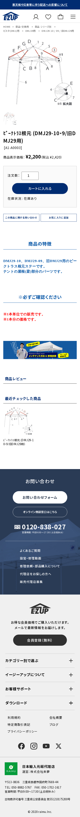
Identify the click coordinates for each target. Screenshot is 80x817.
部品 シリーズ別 (43, 26)
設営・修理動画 (30, 558)
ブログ (53, 724)
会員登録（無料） (40, 640)
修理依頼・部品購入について (40, 566)
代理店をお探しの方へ (35, 574)
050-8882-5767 (22, 787)
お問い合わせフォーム (40, 497)
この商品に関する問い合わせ (21, 217)
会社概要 (55, 717)
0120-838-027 (44, 527)
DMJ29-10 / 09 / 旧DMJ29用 (58, 30)
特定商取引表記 (19, 724)
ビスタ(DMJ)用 (11, 30)
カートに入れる (40, 188)
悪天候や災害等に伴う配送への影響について (40, 4)
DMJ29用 (30, 30)
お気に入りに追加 (59, 217)
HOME (6, 26)
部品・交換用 (22, 26)
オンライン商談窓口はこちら (40, 512)
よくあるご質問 (30, 550)
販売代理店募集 (31, 581)
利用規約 (14, 717)
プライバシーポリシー (23, 731)
